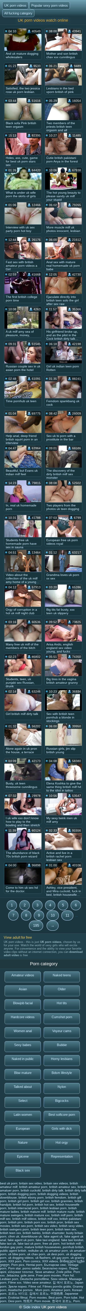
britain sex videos (56, 1183)
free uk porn (51, 1243)
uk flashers (42, 1257)
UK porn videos (15, 5)
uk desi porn (55, 1254)
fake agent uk (53, 1236)
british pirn (15, 1222)
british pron (55, 1222)
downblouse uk (31, 1236)
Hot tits (62, 1003)
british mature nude (61, 1211)
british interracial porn (23, 1208)
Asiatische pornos (21, 1290)
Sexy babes (22, 1045)
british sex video (46, 1226)
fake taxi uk (8, 1243)
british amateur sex (62, 1187)
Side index (31, 1307)
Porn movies (38, 1297)
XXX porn (14, 1261)
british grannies (62, 1201)
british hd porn (23, 1204)
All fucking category (18, 13)
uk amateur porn (56, 1250)
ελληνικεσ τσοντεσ (20, 1272)
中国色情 (56, 1293)
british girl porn (18, 1201)
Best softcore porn (62, 1114)
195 (36, 925)
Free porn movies (48, 1275)
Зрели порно (17, 1286)
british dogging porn (22, 1194)
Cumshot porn (62, 1017)
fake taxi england (48, 1240)
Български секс (55, 1265)
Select (22, 1100)
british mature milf (33, 1211)
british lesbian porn (53, 1208)
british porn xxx (35, 1222)
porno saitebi (31, 1268)
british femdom (55, 1197)
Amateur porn (60, 1290)
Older (62, 989)
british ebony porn (31, 1197)
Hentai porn (34, 1265)
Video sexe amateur (37, 1282)
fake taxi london (72, 1240)
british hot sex (44, 1204)
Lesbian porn (9, 1279)
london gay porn (11, 1247)
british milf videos (24, 1218)
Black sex (23, 1170)
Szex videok (59, 1279)
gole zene (27, 1275)
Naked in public (23, 1059)
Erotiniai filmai (18, 1297)
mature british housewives (42, 1247)
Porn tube (70, 1297)
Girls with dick (62, 1128)
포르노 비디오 (18, 1293)
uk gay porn (60, 1257)
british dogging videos (53, 1194)
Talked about (23, 1087)
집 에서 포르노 (63, 1282)
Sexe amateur (44, 1272)
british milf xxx (48, 1218)
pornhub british (73, 1247)
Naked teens (62, 975)
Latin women (23, 1114)
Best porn (55, 1297)
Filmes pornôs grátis (57, 1286)
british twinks (32, 1233)
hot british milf (71, 1243)
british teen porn (42, 1229)
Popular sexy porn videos (49, 5)
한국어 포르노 (61, 1301)
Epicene (23, 1156)
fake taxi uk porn (29, 1243)
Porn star (14, 1268)
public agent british (13, 1250)
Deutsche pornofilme (34, 1279)
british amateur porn (33, 1187)
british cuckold (31, 1190)
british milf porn (62, 1215)
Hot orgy (62, 1142)
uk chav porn (36, 1254)
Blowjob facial (23, 1003)
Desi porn (15, 1301)
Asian (23, 989)
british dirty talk (52, 1190)
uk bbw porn (16, 1254)
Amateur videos (22, 975)
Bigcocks (62, 1100)
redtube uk (35, 1250)
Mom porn (42, 1290)
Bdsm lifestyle (62, 1073)
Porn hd (68, 1275)
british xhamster (53, 1233)
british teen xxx (10, 1233)
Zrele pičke (64, 1272)
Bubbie (62, 1045)
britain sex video (30, 1183)
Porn (76, 1301)
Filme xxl (34, 1286)
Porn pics (17, 1265)
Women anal (23, 1031)
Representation (62, 1156)
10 (53, 915)
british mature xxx (37, 1215)
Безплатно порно (54, 1268)
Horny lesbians (62, 1059)
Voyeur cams (61, 1031)
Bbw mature (23, 1073)
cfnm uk (13, 1236)
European (23, 1128)
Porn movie (42, 1301)
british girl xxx (40, 1201)
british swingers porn (14, 1229)
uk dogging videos (21, 1257)
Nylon (62, 1087)
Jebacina (12, 1275)
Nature (23, 1142)
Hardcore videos (23, 1017)
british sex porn (22, 1226)
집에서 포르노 (39, 1293)
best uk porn (8, 1183)
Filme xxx (14, 1282)
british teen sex (65, 1229)
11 (67, 915)
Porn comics (31, 1261)
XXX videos (50, 1261)
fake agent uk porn (21, 1240)
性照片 (28, 1301)
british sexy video (71, 1226)
